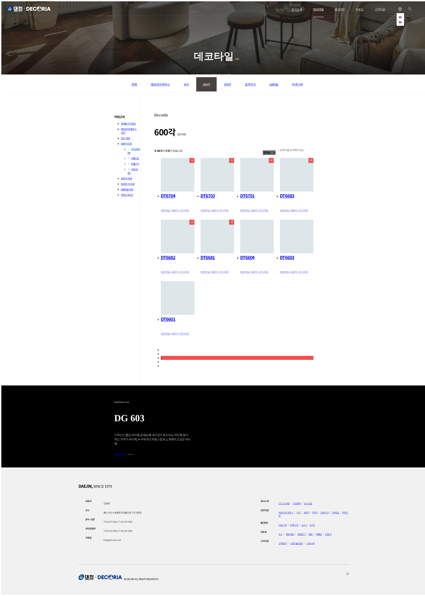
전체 (134, 84)
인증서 (328, 534)
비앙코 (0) (133, 171)
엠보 (311, 534)
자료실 (359, 9)
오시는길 (308, 503)
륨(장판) (340, 9)
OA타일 (273, 84)
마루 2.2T (294, 525)
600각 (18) (126, 144)
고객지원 (380, 9)
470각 (227, 84)
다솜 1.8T (283, 525)
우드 (186, 84)
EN (400, 22)
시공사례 (310, 543)
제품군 (319, 534)
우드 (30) (125, 138)
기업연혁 (297, 503)
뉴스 (281, 534)
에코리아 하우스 (160, 84)
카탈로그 (301, 534)
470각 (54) (126, 178)
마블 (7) (135, 164)
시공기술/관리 (296, 543)
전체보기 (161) (128, 123)
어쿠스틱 (297, 84)
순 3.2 (304, 525)
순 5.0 (312, 525)
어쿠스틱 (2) (127, 195)
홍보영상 (290, 534)
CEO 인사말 (284, 503)
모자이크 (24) (127, 184)
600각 (206, 84)
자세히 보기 (120, 454)
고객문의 (283, 543)
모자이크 (250, 84)
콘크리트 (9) (134, 151)
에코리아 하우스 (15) (129, 131)
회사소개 (296, 9)
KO (400, 17)
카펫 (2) (135, 158)
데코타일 (318, 9)
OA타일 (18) (127, 189)
